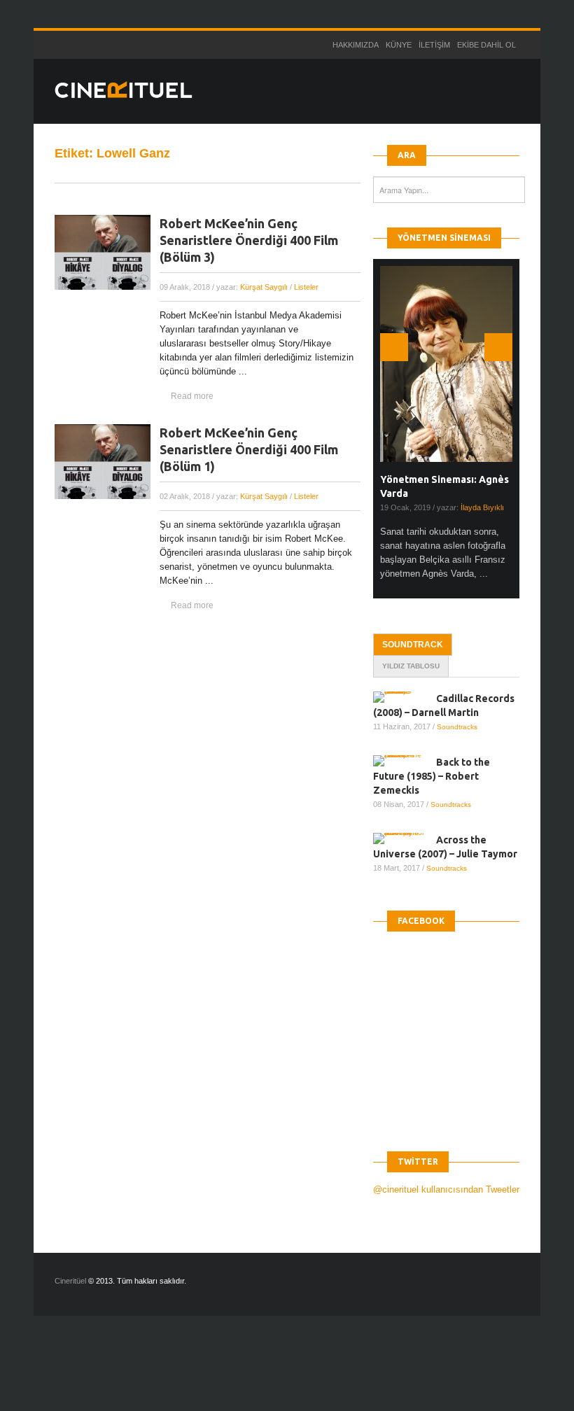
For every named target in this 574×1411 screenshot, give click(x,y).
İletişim (434, 45)
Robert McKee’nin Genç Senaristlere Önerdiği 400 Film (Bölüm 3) (249, 240)
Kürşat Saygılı (264, 287)
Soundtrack (412, 645)
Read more (192, 396)
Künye (399, 45)
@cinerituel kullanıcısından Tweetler (446, 1189)
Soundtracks (457, 727)
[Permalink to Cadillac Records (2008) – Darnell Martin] (404, 697)
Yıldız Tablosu (411, 666)
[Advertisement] (255, 1375)
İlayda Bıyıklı (482, 507)
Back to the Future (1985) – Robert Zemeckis (431, 776)
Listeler (306, 287)
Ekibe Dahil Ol (486, 45)
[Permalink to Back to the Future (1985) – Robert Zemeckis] (404, 760)
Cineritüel (70, 1281)
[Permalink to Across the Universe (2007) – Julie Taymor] (404, 838)
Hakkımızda (355, 45)
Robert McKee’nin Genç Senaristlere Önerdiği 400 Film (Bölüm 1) (249, 449)
